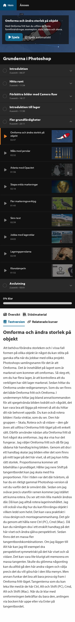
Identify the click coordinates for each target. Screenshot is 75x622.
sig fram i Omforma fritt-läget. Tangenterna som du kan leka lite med (34, 581)
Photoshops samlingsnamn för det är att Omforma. (30, 365)
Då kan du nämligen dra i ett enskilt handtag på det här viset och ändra (36, 527)
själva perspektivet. (43, 532)
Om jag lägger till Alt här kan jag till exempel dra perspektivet (35, 547)
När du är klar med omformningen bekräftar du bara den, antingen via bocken (36, 596)
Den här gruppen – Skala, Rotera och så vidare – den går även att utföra (35, 422)
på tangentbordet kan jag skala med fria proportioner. (35, 472)
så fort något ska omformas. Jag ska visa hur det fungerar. (37, 437)
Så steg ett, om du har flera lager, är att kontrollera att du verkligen (36, 378)
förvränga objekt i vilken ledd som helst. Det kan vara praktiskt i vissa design (35, 512)
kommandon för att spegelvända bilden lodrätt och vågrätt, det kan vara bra (37, 402)
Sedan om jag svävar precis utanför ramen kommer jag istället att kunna (36, 492)
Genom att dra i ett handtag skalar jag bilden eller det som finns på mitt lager (37, 452)
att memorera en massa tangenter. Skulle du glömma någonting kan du (36, 561)
